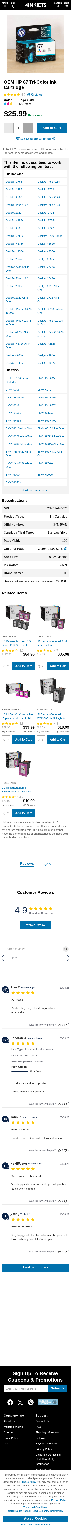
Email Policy (11, 1438)
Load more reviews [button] (35, 1267)
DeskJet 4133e (15, 243)
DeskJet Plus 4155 (48, 181)
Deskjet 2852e (14, 259)
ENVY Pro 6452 (15, 397)
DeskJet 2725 (14, 228)
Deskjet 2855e (46, 259)
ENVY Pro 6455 (46, 378)
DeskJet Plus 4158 (48, 204)
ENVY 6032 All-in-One (19, 443)
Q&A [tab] (47, 864)
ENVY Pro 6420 (46, 405)
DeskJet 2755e (46, 220)
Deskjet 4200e (14, 355)
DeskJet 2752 (14, 197)
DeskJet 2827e (46, 362)
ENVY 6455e (13, 420)
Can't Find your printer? (36, 489)
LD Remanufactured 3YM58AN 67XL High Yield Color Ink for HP (18, 789)
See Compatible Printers (35, 138)
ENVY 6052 (13, 405)
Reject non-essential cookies (35, 1524)
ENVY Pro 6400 (46, 420)
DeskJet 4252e (46, 343)
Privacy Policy (44, 1449)
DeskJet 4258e (15, 362)
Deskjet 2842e (46, 278)
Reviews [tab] (27, 864)
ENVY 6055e (45, 412)
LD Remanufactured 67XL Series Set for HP (52, 643)
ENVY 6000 (13, 474)
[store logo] (35, 5)
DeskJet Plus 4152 (17, 204)
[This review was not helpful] (65, 1024)
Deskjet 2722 (13, 212)
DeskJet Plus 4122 (17, 278)
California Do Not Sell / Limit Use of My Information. (35, 1511)
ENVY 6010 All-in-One (19, 428)
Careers (8, 1432)
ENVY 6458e (13, 412)
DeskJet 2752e (15, 235)
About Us (9, 1421)
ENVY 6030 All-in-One (50, 436)
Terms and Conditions (35, 1507)
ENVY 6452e (45, 463)
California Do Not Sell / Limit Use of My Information (49, 1459)
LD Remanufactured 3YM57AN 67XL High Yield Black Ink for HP (52, 716)
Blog (6, 1443)
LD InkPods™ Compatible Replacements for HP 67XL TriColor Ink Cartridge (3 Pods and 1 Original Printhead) (18, 716)
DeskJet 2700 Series (49, 235)
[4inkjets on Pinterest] (31, 1402)
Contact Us (42, 1421)
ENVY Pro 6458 (46, 397)
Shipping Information (48, 1432)
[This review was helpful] (59, 1024)
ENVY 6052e (13, 482)
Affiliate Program (14, 1426)
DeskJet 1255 (14, 189)
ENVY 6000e (45, 474)
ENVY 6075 (44, 389)
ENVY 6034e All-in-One (51, 443)
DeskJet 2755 (14, 181)
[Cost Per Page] (65, 548)
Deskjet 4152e (46, 243)
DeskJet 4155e (15, 220)
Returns (40, 1438)
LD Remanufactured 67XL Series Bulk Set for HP (17, 643)
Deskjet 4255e (46, 251)
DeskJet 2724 (45, 212)
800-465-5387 (13, 7)
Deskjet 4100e (46, 355)
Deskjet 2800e (14, 286)
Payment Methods (46, 1443)
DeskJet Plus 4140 (48, 197)
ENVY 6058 (13, 389)
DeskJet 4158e (15, 251)
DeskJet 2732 (45, 189)
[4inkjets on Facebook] (10, 1402)
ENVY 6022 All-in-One (19, 436)
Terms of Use (43, 1469)
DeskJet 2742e (46, 228)
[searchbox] (32, 949)
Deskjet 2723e (46, 266)
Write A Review (35, 924)
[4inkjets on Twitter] (20, 1402)
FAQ (38, 1426)
